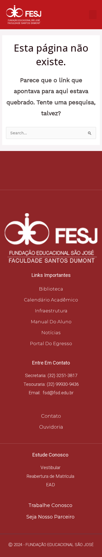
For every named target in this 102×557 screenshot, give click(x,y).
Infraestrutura (51, 310)
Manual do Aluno (51, 321)
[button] (93, 14)
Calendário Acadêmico (51, 300)
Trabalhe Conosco (50, 505)
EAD (50, 484)
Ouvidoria (51, 427)
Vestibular (50, 467)
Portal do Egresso (51, 343)
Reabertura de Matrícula (50, 476)
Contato (51, 416)
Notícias (51, 332)
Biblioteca (51, 289)
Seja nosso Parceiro (50, 517)
